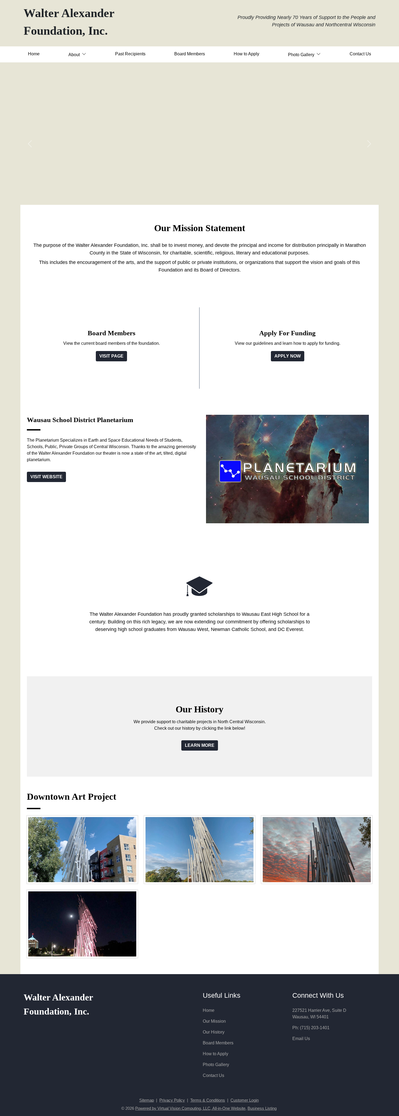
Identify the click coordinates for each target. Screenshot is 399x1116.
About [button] (74, 54)
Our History (213, 1032)
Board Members (189, 54)
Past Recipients (130, 54)
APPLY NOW (287, 356)
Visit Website (46, 476)
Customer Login (244, 1100)
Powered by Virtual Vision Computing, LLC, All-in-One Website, (190, 1108)
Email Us (301, 1038)
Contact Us (360, 54)
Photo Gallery (216, 1064)
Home (34, 54)
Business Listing (262, 1108)
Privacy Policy (172, 1100)
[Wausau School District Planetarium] (287, 468)
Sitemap (146, 1100)
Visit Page (111, 356)
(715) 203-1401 (315, 1027)
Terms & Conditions (207, 1100)
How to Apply (246, 54)
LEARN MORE (199, 745)
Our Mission (214, 1021)
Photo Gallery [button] (301, 54)
